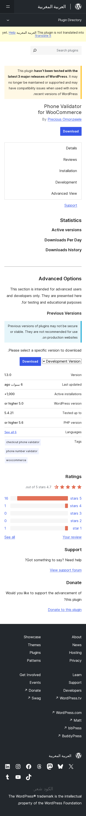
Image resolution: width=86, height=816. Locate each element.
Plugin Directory (70, 20)
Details (71, 148)
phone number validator (21, 451)
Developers (72, 690)
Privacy (75, 660)
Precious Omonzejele (65, 119)
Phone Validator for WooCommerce (60, 109)
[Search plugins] (34, 50)
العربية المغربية (60, 756)
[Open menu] (7, 6)
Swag (34, 698)
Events (35, 682)
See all (9, 537)
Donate (32, 690)
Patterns (34, 660)
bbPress (73, 728)
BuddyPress (70, 736)
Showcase (32, 637)
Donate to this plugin (65, 609)
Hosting (75, 652)
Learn (77, 675)
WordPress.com (67, 712)
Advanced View (64, 193)
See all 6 (10, 432)
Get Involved (30, 675)
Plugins (35, 652)
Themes (34, 645)
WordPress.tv (68, 698)
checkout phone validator (22, 442)
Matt (75, 720)
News (77, 645)
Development (66, 182)
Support (70, 205)
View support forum (66, 570)
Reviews (70, 159)
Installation (68, 171)
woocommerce (16, 460)
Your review (72, 537)
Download (71, 131)
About (77, 637)
